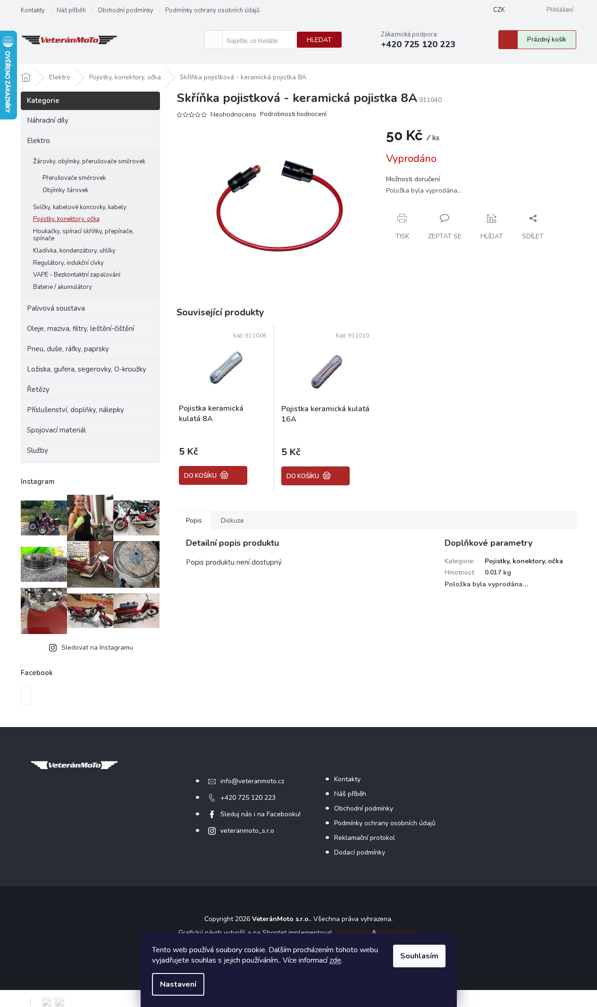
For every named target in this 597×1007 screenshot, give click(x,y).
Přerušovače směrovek (74, 178)
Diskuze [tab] (232, 520)
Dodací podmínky (359, 852)
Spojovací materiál (56, 430)
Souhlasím (419, 956)
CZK (499, 10)
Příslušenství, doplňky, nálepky (75, 410)
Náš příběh (71, 10)
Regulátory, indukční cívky (68, 263)
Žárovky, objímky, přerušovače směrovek (89, 161)
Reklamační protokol (364, 837)
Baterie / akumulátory (62, 287)
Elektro (38, 140)
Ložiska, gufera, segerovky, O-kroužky (86, 369)
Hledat (319, 39)
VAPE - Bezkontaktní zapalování (76, 275)
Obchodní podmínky (125, 10)
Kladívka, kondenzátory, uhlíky (74, 250)
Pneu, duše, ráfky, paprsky (68, 349)
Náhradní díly (47, 120)
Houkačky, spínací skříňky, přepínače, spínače (83, 235)
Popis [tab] (194, 520)
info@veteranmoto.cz (252, 781)
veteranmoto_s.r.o (247, 830)
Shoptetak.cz (397, 932)
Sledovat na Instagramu (97, 647)
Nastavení (178, 984)
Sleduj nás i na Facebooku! (260, 814)
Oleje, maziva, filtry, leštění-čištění (80, 328)
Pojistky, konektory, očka (66, 219)
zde (335, 960)
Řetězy (38, 389)
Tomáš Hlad (352, 932)
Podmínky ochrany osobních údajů (212, 10)
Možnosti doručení (413, 179)
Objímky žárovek (65, 190)
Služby (37, 450)
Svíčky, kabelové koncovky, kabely (79, 207)
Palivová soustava (56, 308)
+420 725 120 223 (248, 797)
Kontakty (33, 10)
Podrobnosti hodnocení (293, 114)
